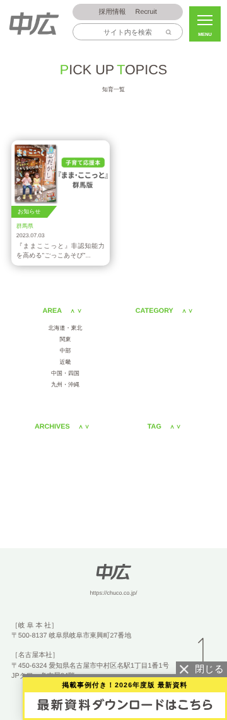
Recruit (127, 12)
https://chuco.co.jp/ (113, 593)
